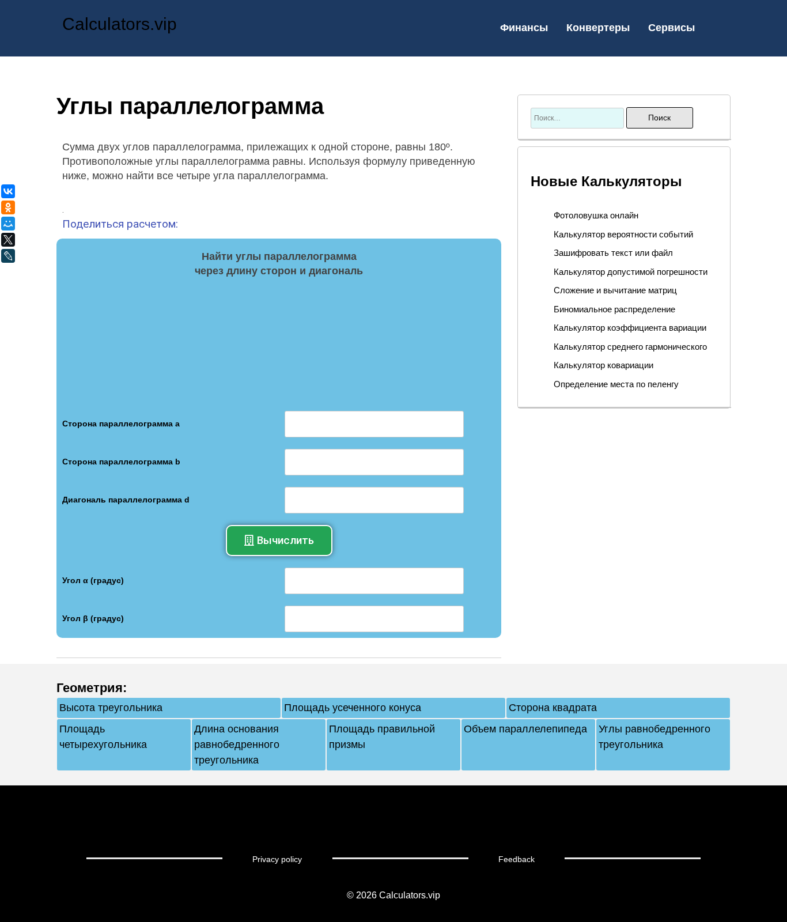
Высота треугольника (110, 707)
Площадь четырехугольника (103, 736)
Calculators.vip (119, 23)
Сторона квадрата (553, 707)
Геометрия (89, 688)
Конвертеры (598, 27)
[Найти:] (578, 117)
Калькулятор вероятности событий (623, 234)
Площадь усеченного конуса (352, 707)
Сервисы (671, 27)
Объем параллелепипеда (525, 729)
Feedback (516, 859)
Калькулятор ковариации (603, 365)
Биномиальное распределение (614, 309)
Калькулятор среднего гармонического (630, 347)
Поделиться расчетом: (120, 224)
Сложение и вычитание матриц (615, 290)
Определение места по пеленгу (616, 384)
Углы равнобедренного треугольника (654, 736)
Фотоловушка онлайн (596, 215)
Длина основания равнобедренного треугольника (236, 744)
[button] (279, 540)
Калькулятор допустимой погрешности (630, 272)
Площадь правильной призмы (382, 736)
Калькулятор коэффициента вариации (630, 327)
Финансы (524, 27)
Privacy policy (277, 859)
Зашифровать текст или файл (613, 253)
